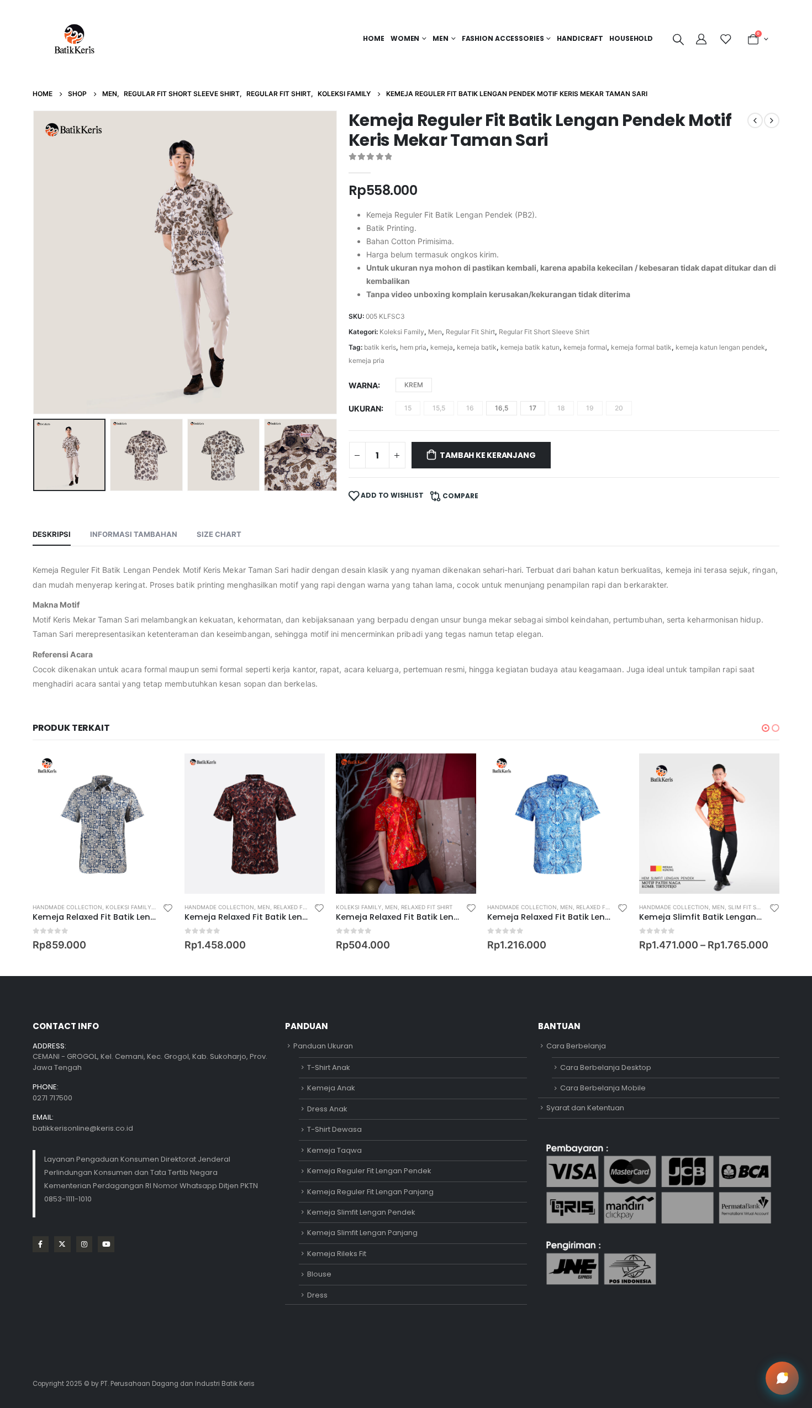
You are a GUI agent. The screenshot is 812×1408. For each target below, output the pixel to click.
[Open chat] (782, 1378)
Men (435, 332)
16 (470, 408)
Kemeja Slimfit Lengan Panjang (362, 1232)
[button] (35, 262)
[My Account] (702, 39)
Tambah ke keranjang (487, 455)
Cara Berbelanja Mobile (603, 1088)
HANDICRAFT (580, 38)
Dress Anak (327, 1109)
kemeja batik (477, 347)
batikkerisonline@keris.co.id (83, 1128)
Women (405, 38)
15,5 (439, 408)
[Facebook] (41, 1244)
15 (408, 408)
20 (619, 408)
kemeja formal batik (641, 347)
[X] (62, 1244)
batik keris (380, 347)
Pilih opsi (155, 772)
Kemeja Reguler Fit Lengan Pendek (369, 1171)
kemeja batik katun (530, 347)
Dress (317, 1295)
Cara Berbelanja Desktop (605, 1067)
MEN (441, 38)
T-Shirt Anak (328, 1067)
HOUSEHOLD (631, 38)
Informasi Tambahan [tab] (133, 534)
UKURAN (365, 408)
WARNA (363, 385)
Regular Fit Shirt (470, 332)
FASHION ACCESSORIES (503, 38)
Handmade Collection (67, 907)
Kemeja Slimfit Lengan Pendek (361, 1212)
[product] (103, 823)
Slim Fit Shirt (748, 907)
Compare (460, 495)
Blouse (319, 1274)
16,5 (501, 408)
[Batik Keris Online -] (74, 39)
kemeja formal (585, 347)
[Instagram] (84, 1244)
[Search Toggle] (678, 39)
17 (532, 408)
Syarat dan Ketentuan (585, 1108)
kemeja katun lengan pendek (720, 347)
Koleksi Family (401, 332)
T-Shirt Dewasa (334, 1129)
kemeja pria (366, 360)
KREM (413, 385)
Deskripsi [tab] (52, 534)
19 (590, 408)
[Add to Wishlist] (167, 908)
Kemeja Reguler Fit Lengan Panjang (370, 1191)
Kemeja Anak (331, 1088)
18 (561, 408)
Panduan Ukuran (323, 1046)
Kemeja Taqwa (334, 1150)
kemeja (441, 347)
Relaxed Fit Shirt (299, 907)
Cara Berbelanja (576, 1046)
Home (373, 38)
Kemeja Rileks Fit (336, 1253)
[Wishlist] (725, 39)
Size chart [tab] (219, 534)
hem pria (413, 347)
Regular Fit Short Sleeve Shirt (544, 332)
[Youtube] (106, 1244)
